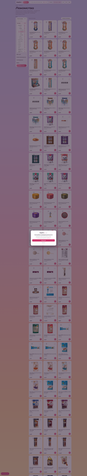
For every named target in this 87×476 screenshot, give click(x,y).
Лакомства (21, 31)
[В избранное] (40, 22)
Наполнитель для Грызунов (20, 49)
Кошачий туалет (20, 39)
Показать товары (21, 65)
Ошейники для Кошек (20, 51)
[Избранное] (66, 2)
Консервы (21, 34)
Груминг (19, 42)
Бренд (18, 62)
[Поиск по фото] (44, 2)
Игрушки (19, 44)
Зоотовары (18, 23)
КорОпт (19, 2)
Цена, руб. (19, 54)
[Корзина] (69, 2)
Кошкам (20, 26)
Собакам (20, 28)
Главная (17, 5)
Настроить (43, 242)
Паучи (21, 33)
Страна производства (21, 57)
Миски (19, 47)
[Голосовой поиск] (46, 2)
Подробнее (48, 238)
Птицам (20, 36)
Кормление (20, 25)
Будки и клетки (20, 41)
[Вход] (63, 2)
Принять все (43, 240)
